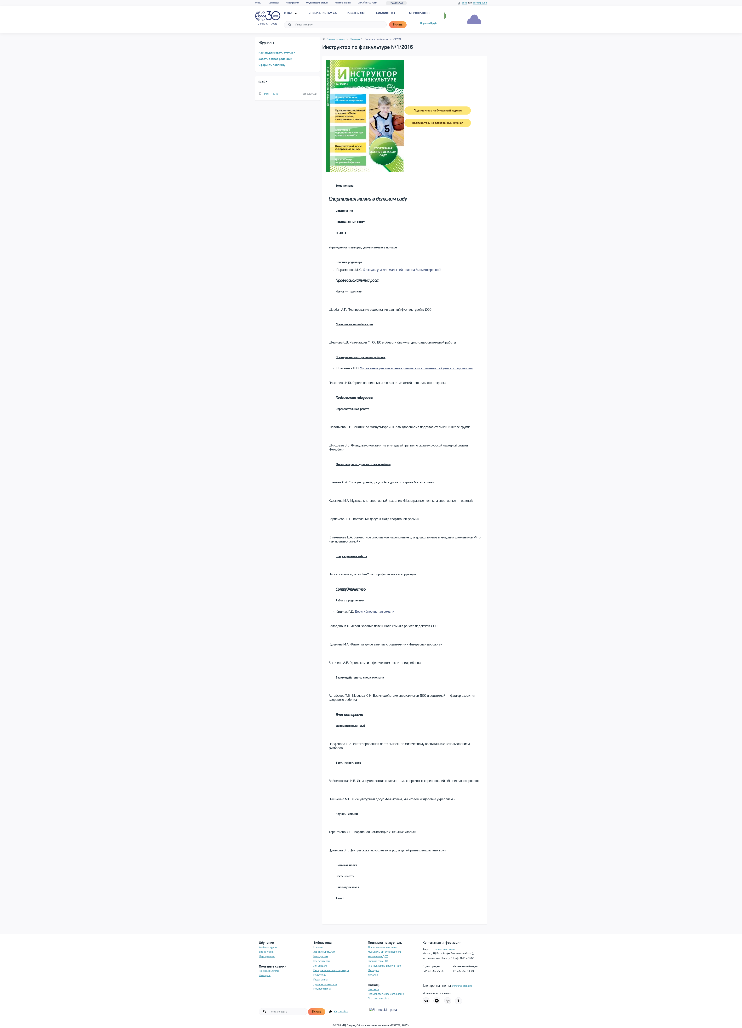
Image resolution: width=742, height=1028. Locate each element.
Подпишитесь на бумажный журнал (438, 110)
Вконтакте (426, 1000)
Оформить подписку (272, 65)
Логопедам (320, 965)
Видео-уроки (266, 952)
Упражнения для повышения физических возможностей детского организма (416, 368)
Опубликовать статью (317, 3)
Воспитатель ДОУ (378, 961)
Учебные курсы (268, 947)
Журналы (355, 39)
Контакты (373, 989)
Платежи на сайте (378, 998)
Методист (373, 970)
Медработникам (322, 988)
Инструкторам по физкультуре (331, 970)
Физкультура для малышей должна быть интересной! (402, 270)
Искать (397, 24)
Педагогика (320, 979)
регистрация (480, 3)
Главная (318, 947)
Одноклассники (458, 1000)
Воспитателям (321, 961)
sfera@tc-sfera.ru (462, 986)
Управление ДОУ (378, 956)
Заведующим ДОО (324, 952)
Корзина (428, 23)
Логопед (373, 975)
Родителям (319, 975)
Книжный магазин (269, 971)
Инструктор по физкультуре (384, 965)
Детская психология (325, 984)
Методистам (320, 956)
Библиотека (385, 13)
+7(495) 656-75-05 (433, 971)
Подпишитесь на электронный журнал (437, 123)
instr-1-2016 (271, 94)
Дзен (436, 1000)
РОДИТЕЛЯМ (356, 13)
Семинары (274, 3)
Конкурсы (265, 975)
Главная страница (336, 39)
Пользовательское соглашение (386, 994)
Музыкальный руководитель (384, 952)
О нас (289, 13)
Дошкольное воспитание (382, 947)
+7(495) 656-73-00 (463, 971)
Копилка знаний (343, 3)
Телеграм (447, 1000)
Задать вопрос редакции (275, 59)
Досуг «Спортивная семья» (374, 612)
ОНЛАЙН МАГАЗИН (367, 3)
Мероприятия (292, 3)
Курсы (258, 3)
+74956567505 (396, 3)
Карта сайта (341, 1011)
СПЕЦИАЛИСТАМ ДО (323, 13)
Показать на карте (445, 949)
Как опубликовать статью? (277, 53)
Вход (464, 3)
